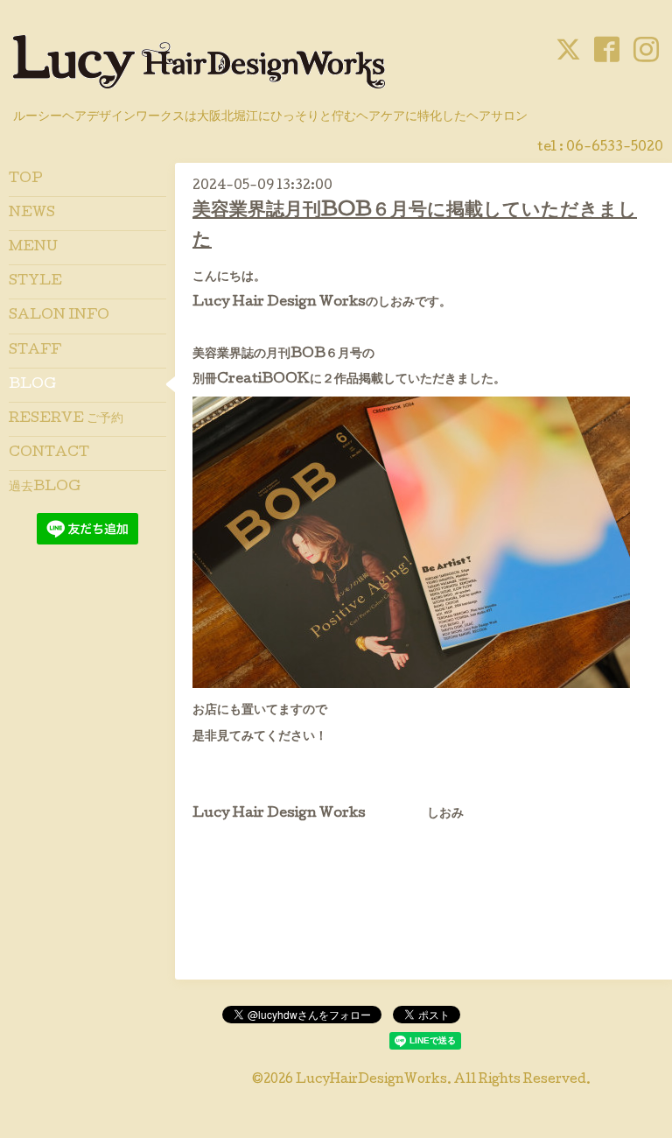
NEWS (32, 214)
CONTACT (49, 453)
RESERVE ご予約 (66, 419)
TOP (26, 179)
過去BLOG (44, 488)
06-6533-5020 (614, 148)
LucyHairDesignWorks (371, 1080)
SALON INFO (59, 316)
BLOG (32, 385)
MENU (33, 248)
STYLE (35, 282)
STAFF (35, 351)
